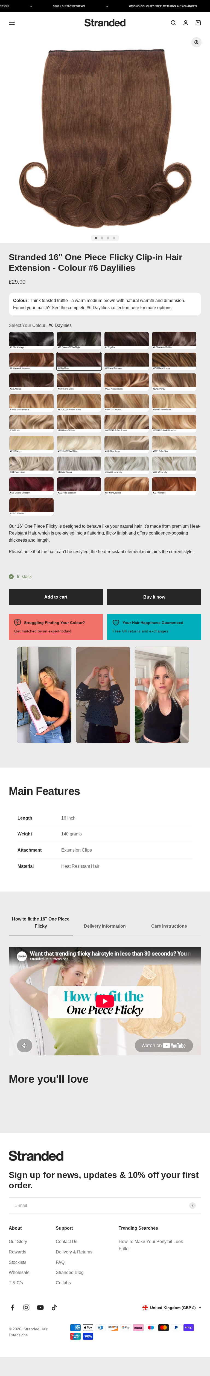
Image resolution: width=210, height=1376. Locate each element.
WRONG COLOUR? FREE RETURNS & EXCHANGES (145, 6)
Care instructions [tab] (169, 926)
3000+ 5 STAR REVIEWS (51, 6)
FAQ (60, 1262)
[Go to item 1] (96, 238)
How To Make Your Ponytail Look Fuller (151, 1245)
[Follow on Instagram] (26, 1307)
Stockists (17, 1262)
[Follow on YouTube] (40, 1307)
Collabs (63, 1283)
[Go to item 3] (108, 238)
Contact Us (66, 1241)
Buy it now (154, 597)
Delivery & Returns (74, 1252)
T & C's (16, 1283)
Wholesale (19, 1272)
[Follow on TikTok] (54, 1307)
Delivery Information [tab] (105, 926)
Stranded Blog (70, 1272)
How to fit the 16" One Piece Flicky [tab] (40, 922)
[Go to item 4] (114, 238)
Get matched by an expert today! (42, 631)
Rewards (17, 1252)
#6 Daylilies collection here (113, 307)
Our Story (18, 1241)
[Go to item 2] (102, 238)
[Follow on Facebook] (12, 1307)
